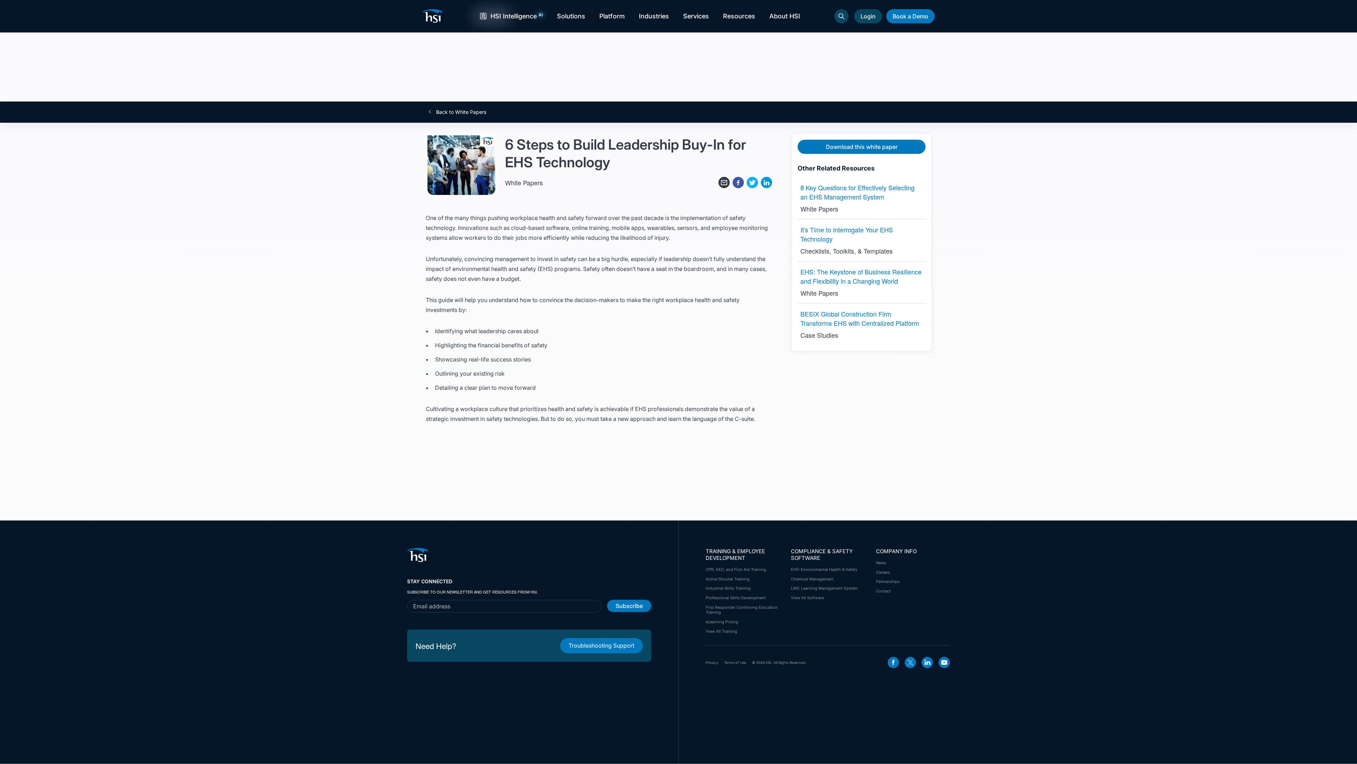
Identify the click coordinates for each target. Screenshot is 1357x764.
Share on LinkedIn (766, 182)
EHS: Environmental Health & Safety (824, 569)
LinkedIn (927, 662)
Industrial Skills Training (728, 588)
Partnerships (888, 581)
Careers (883, 572)
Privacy (712, 662)
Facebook (893, 662)
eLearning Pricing (722, 621)
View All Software (807, 597)
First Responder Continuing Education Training (742, 610)
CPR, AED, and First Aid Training (736, 569)
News (881, 562)
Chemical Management (812, 579)
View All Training (721, 631)
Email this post (724, 182)
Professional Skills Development (736, 597)
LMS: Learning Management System (824, 588)
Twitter (910, 662)
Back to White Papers (460, 112)
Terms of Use (735, 662)
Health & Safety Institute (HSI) (433, 16)
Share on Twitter (752, 182)
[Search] (841, 16)
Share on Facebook (738, 182)
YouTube (944, 662)
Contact (883, 591)
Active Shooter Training (728, 579)
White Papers (524, 182)
